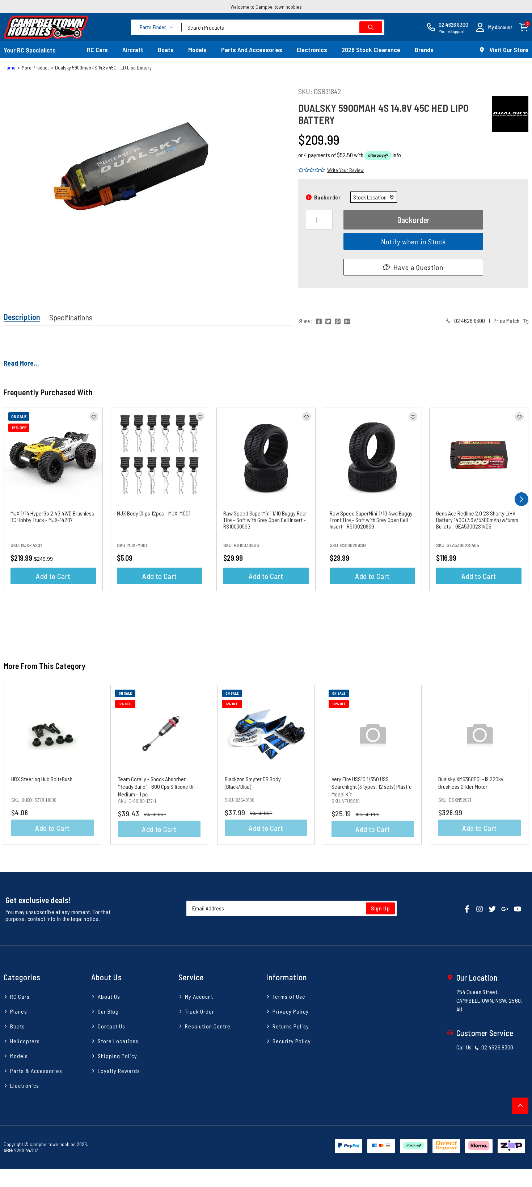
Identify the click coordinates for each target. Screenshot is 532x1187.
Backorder (413, 219)
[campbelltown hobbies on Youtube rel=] (517, 908)
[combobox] (283, 27)
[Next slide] (515, 765)
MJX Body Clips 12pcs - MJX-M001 (153, 513)
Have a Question (418, 267)
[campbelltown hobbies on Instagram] (479, 908)
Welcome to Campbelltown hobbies (266, 7)
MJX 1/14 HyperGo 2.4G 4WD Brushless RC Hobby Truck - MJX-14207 (52, 516)
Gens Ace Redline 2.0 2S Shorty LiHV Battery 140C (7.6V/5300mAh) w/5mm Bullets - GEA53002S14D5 (477, 520)
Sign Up (380, 908)
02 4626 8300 (469, 320)
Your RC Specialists (30, 50)
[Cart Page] (523, 27)
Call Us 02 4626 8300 (485, 1047)
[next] (521, 499)
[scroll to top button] (520, 1106)
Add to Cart (53, 576)
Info (397, 154)
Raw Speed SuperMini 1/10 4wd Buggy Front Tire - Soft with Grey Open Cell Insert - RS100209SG (371, 520)
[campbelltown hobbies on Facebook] (466, 908)
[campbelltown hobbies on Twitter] (492, 908)
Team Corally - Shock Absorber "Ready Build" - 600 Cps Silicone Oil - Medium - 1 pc (158, 786)
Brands (424, 50)
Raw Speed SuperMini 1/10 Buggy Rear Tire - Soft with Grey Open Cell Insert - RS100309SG (265, 520)
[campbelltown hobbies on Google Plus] (504, 908)
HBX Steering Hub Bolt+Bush (41, 778)
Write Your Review (345, 170)
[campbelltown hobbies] (46, 27)
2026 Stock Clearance (371, 50)
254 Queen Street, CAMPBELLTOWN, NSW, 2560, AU (489, 1000)
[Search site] (370, 27)
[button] (494, 27)
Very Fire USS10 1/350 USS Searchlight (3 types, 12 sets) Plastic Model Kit (371, 786)
